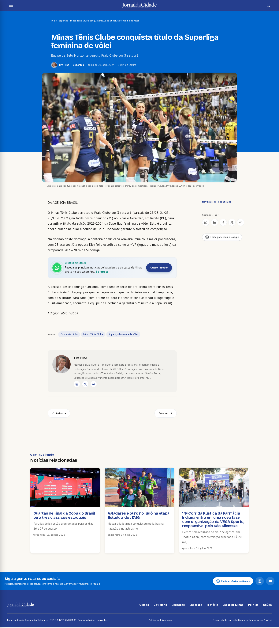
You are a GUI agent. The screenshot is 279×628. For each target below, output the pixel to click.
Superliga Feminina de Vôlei (123, 334)
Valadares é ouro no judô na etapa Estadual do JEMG (138, 515)
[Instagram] (77, 384)
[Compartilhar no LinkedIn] (214, 222)
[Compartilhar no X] (232, 222)
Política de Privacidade (160, 619)
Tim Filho (64, 65)
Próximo (163, 413)
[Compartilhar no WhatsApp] (205, 222)
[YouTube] (270, 581)
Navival (268, 619)
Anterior (61, 413)
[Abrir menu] (10, 5)
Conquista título (69, 334)
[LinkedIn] (93, 384)
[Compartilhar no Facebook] (223, 222)
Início (54, 20)
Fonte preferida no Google (235, 581)
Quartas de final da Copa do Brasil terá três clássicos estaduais (64, 515)
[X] (85, 384)
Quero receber (159, 267)
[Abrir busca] (268, 5)
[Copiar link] (240, 222)
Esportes (63, 20)
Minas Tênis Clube (93, 334)
